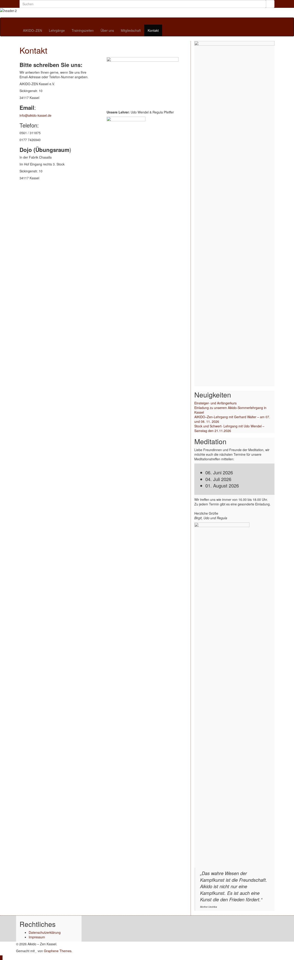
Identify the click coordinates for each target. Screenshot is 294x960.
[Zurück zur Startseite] (16, 15)
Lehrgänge (57, 30)
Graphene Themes (57, 950)
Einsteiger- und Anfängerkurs (215, 403)
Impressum (37, 937)
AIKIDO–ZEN (32, 30)
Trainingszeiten (83, 30)
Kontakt (153, 30)
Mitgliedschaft (131, 30)
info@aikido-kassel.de (35, 115)
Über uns (107, 30)
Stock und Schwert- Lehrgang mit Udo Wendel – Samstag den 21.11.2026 (229, 428)
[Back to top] (1, 957)
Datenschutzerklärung (45, 932)
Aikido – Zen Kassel (18, 20)
